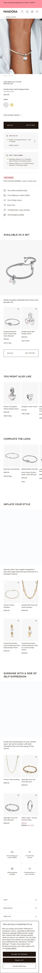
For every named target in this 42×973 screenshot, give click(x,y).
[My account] (27, 11)
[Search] (22, 11)
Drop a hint (11, 205)
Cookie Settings (19, 966)
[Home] (10, 11)
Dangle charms (11, 17)
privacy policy (10, 948)
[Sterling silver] (6, 105)
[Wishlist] (18, 309)
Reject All (19, 960)
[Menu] (37, 11)
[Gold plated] (11, 105)
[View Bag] (32, 11)
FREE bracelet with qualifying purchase (19, 5)
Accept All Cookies (19, 954)
